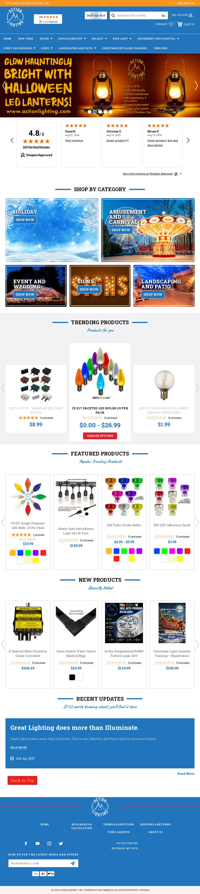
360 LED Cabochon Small (172, 525)
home (44, 824)
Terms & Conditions (118, 824)
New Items (25, 38)
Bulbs (44, 38)
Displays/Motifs (70, 38)
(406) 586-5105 (186, 3)
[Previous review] (12, 141)
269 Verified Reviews (36, 147)
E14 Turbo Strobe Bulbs (124, 525)
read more (186, 774)
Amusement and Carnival (156, 38)
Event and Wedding (18, 48)
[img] (36, 141)
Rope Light (120, 38)
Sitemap (144, 890)
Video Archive (118, 832)
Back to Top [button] (22, 780)
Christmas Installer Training (124, 48)
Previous (4, 85)
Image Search (96, 15)
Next (196, 85)
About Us (155, 832)
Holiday (97, 38)
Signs (45, 48)
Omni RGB (160, 48)
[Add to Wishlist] (58, 388)
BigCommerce (106, 890)
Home (7, 38)
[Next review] (188, 141)
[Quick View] (58, 379)
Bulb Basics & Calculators (81, 826)
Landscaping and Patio (75, 48)
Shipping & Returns (155, 824)
